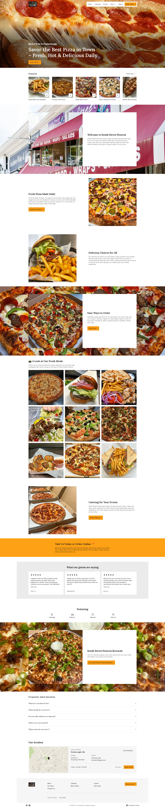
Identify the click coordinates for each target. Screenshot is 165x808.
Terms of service (52, 797)
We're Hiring (75, 786)
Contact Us (51, 788)
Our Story (50, 786)
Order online (129, 767)
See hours (118, 767)
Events (105, 4)
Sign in (120, 4)
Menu (90, 4)
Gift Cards (97, 786)
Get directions (128, 750)
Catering (97, 4)
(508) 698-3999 (96, 758)
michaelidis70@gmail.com (98, 760)
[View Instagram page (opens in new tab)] (29, 805)
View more (33, 586)
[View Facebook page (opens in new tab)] (27, 805)
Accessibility (62, 797)
